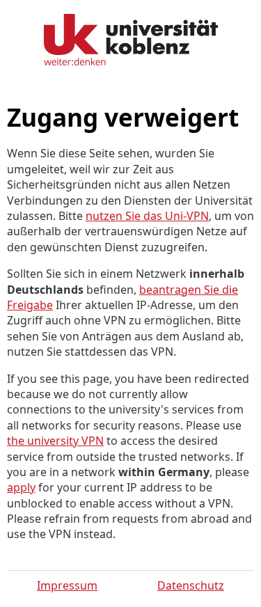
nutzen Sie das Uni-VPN (147, 215)
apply (21, 487)
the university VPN (55, 440)
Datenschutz (190, 585)
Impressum (67, 585)
